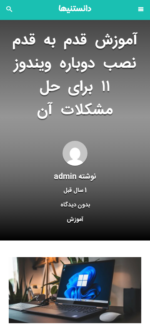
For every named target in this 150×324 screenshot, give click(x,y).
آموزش (75, 220)
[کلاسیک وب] (75, 9)
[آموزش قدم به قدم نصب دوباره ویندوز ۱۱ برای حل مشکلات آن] (75, 290)
